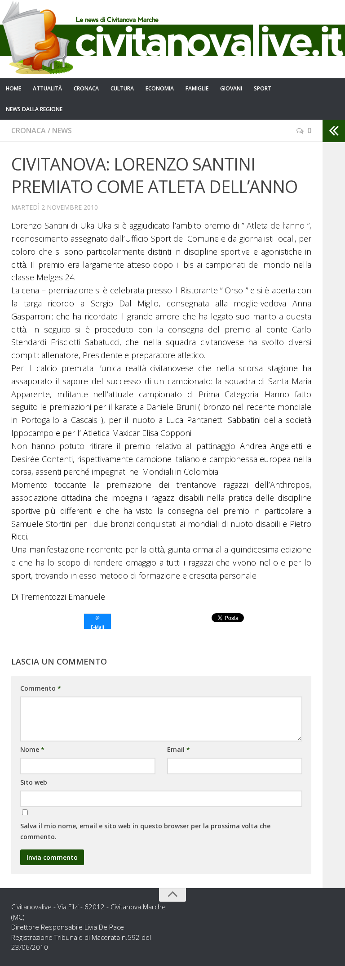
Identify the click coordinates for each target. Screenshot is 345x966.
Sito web (33, 782)
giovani (231, 88)
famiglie (197, 88)
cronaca (86, 88)
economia (160, 88)
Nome (32, 749)
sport (262, 88)
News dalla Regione (34, 109)
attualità (47, 88)
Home (13, 88)
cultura (122, 88)
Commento (40, 688)
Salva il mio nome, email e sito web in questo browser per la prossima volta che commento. (145, 831)
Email (178, 749)
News (62, 130)
